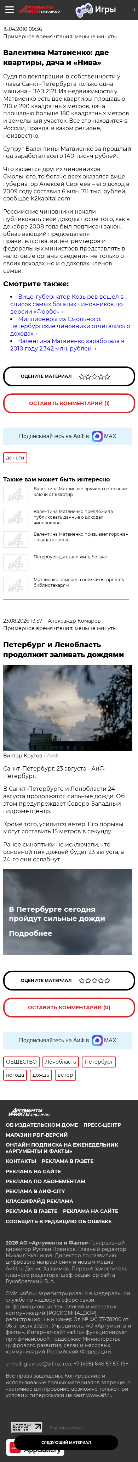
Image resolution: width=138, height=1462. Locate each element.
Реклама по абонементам (45, 1181)
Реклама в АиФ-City (35, 1191)
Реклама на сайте (33, 1171)
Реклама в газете (67, 1161)
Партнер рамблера (67, 1427)
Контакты (21, 1161)
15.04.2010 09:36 (22, 29)
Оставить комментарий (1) (69, 403)
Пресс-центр (102, 1125)
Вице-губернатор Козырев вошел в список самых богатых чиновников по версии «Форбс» (67, 304)
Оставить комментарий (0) (69, 1007)
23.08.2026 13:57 (22, 621)
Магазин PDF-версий (37, 1135)
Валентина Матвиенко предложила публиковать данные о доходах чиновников (73, 517)
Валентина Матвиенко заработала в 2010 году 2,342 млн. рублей (67, 345)
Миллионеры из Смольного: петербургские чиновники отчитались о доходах (70, 326)
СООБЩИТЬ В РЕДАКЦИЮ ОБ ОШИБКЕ (58, 1221)
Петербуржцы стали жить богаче (70, 556)
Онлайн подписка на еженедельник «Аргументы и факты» (62, 1148)
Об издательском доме (42, 1125)
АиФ (53, 755)
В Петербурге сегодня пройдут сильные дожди (57, 914)
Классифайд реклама (39, 1201)
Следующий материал (66, 1442)
